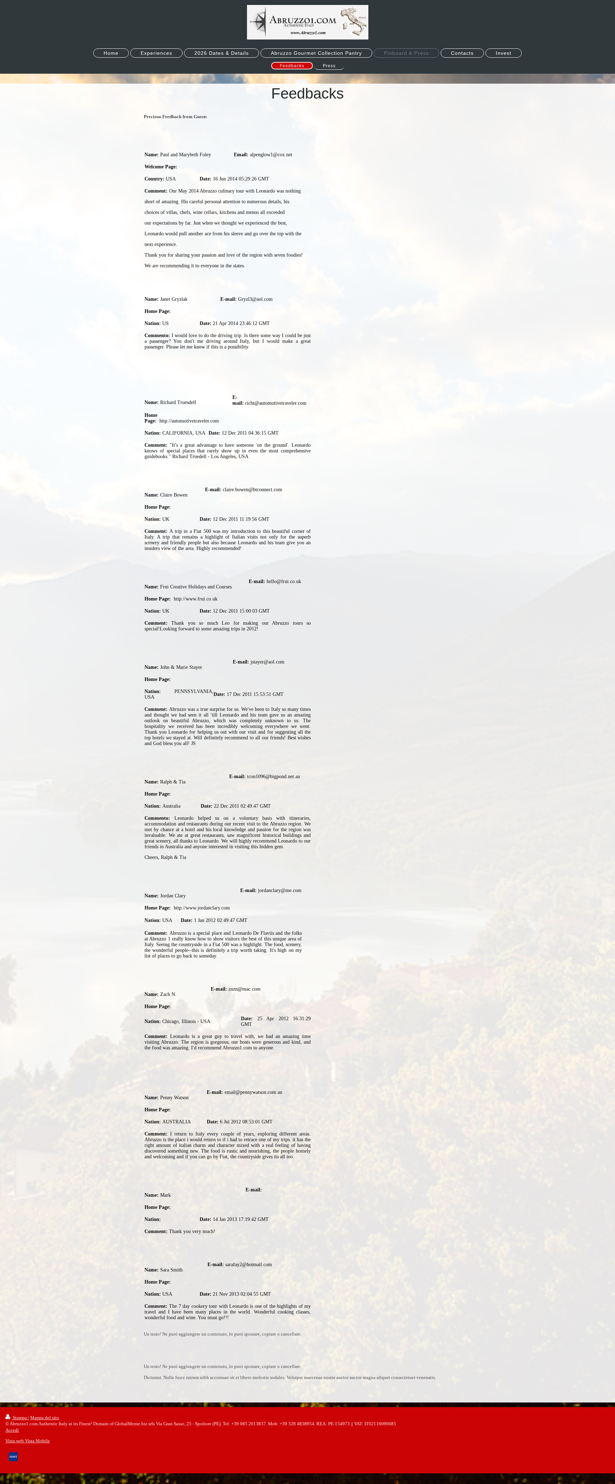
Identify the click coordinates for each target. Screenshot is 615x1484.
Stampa (20, 1417)
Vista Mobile (37, 1440)
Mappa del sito (44, 1417)
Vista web (14, 1440)
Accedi (12, 1430)
